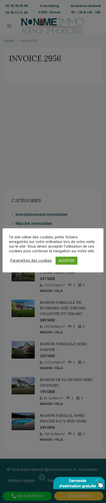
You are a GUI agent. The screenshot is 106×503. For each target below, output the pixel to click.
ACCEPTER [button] (66, 261)
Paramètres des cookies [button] (31, 260)
